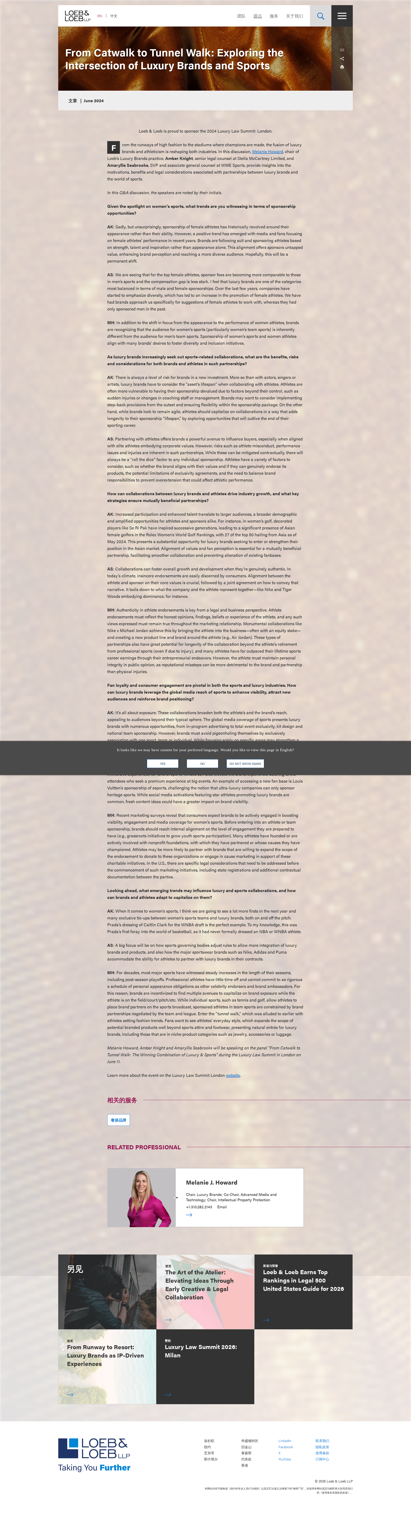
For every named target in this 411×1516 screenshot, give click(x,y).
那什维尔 (211, 1459)
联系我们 (322, 1440)
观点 (257, 16)
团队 (241, 16)
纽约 (207, 1446)
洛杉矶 (209, 1440)
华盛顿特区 (249, 1440)
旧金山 (246, 1446)
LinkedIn (284, 1440)
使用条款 (322, 1453)
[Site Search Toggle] (320, 16)
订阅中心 (322, 1459)
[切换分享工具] (342, 58)
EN (99, 15)
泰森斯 (246, 1453)
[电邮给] (342, 50)
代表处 (246, 1459)
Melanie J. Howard (211, 1182)
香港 (244, 1465)
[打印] (342, 67)
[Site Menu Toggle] (342, 16)
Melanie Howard (267, 151)
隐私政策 (322, 1446)
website (233, 1075)
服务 (274, 16)
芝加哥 (209, 1453)
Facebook (285, 1446)
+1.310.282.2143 (199, 1206)
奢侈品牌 (118, 1120)
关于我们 (294, 16)
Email (222, 1206)
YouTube (284, 1459)
